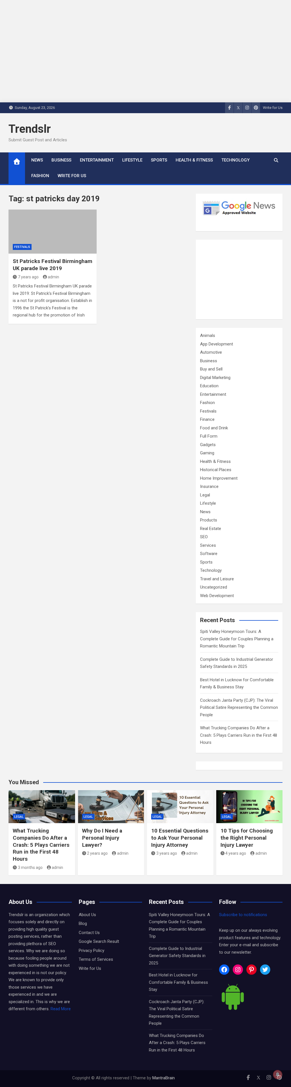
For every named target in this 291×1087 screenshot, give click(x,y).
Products (208, 520)
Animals (207, 335)
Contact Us (89, 932)
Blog (83, 923)
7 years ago (28, 277)
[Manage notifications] (277, 1074)
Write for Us (272, 107)
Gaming (207, 452)
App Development (216, 344)
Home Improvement (219, 478)
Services (208, 545)
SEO (204, 536)
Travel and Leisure (217, 578)
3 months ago (30, 867)
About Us (87, 914)
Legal (205, 495)
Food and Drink (214, 427)
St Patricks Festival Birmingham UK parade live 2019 (52, 265)
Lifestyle (132, 160)
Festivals (22, 247)
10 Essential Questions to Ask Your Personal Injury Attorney (179, 837)
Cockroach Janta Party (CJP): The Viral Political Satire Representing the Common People (239, 707)
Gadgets (208, 444)
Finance (207, 419)
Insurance (209, 486)
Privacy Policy (91, 950)
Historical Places (215, 469)
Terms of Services (96, 959)
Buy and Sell (211, 369)
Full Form (208, 436)
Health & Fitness (194, 160)
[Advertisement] (239, 279)
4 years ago (235, 853)
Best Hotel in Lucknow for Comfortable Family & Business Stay (178, 982)
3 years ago (166, 853)
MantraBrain (163, 1077)
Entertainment (97, 160)
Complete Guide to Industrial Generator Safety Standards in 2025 (177, 956)
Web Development (217, 595)
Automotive (211, 352)
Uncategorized (213, 587)
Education (209, 385)
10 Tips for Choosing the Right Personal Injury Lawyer (247, 837)
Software (208, 553)
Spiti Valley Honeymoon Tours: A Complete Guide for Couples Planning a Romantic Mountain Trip (236, 639)
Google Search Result (99, 941)
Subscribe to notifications (243, 914)
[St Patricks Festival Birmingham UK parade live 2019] (53, 232)
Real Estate (210, 528)
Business (61, 160)
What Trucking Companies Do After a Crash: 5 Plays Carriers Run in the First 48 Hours (238, 735)
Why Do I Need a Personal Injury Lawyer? (102, 837)
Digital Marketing (215, 377)
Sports (159, 160)
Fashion (40, 175)
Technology (235, 160)
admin (53, 277)
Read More (61, 1008)
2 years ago (97, 853)
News (37, 160)
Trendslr (30, 129)
